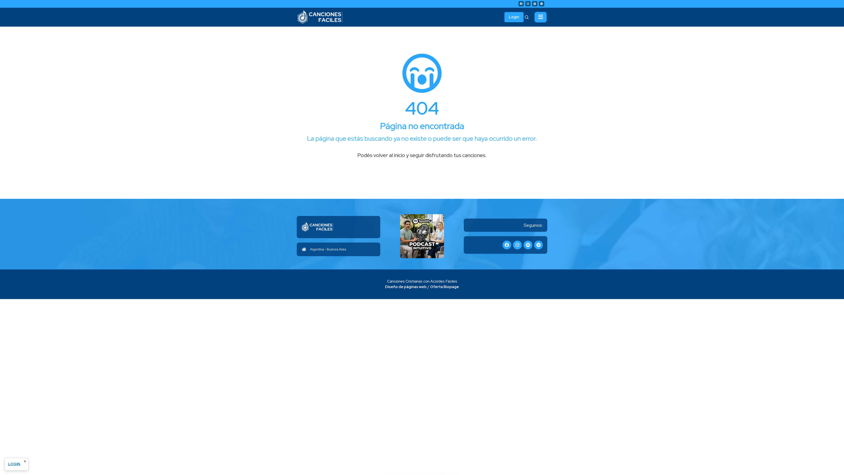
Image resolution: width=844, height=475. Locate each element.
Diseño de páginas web (406, 286)
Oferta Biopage (444, 286)
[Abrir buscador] (526, 17)
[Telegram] (541, 3)
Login (514, 17)
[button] (541, 17)
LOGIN (14, 464)
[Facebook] (521, 3)
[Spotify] (534, 3)
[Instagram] (528, 3)
